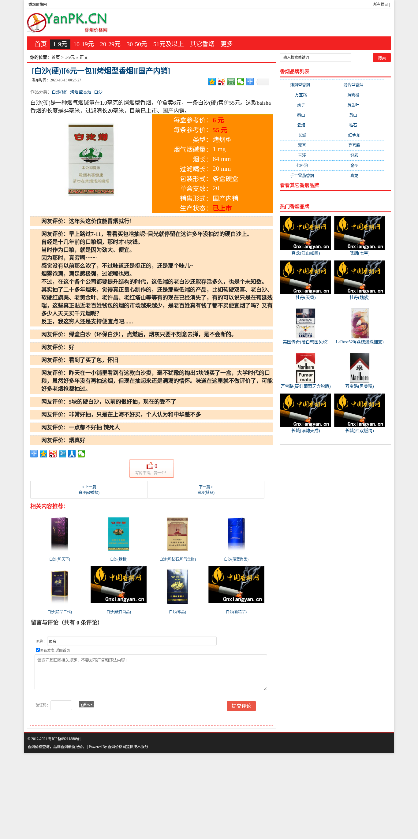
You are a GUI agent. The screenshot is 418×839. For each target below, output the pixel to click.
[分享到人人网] (72, 453)
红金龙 (358, 135)
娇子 (306, 105)
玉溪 (306, 155)
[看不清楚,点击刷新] (86, 704)
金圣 (358, 165)
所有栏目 (380, 4)
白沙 (98, 92)
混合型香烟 (358, 84)
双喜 (306, 145)
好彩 (358, 155)
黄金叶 (358, 105)
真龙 (358, 175)
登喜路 (358, 145)
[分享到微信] (240, 81)
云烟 (306, 125)
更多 (227, 44)
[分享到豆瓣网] (231, 81)
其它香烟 (202, 44)
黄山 (358, 115)
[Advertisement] (183, 796)
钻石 (358, 125)
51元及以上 (168, 44)
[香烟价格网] (67, 22)
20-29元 (110, 44)
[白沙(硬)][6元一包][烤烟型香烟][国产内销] (101, 71)
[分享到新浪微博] (222, 81)
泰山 (306, 115)
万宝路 (306, 94)
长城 (306, 135)
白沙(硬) (60, 92)
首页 (41, 44)
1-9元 (60, 44)
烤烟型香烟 (80, 92)
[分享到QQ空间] (212, 81)
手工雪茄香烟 (306, 175)
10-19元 (83, 44)
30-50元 (137, 44)
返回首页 (62, 650)
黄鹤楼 (358, 94)
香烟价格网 (37, 4)
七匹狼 (306, 165)
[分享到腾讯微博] (62, 453)
